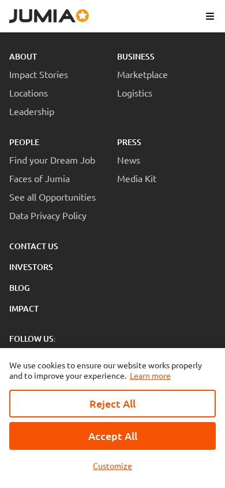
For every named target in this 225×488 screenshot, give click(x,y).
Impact (24, 308)
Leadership (31, 111)
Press (129, 141)
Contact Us (33, 246)
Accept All (112, 435)
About (23, 56)
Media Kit (136, 178)
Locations (28, 92)
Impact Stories (38, 74)
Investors (31, 266)
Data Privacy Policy (48, 215)
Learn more (150, 375)
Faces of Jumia (39, 178)
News (128, 159)
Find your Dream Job (52, 159)
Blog (19, 287)
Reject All (112, 403)
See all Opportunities (52, 196)
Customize (112, 465)
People (24, 141)
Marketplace (142, 74)
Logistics (134, 92)
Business (136, 56)
